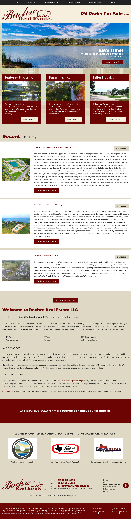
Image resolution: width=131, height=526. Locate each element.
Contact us (6, 391)
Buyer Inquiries (74, 2)
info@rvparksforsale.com (73, 485)
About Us (31, 2)
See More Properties (65, 300)
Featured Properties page (72, 380)
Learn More (111, 62)
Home (16, 2)
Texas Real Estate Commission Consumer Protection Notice (98, 509)
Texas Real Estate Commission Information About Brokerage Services (120, 509)
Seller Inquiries (95, 2)
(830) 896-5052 (66, 482)
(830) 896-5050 (37, 411)
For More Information (46, 190)
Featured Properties (51, 2)
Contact (113, 2)
